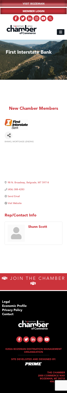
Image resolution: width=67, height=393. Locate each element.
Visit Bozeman (33, 3)
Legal (6, 302)
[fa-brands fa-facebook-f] (16, 18)
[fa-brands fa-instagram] (37, 18)
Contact (7, 314)
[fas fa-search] (50, 18)
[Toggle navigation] (60, 32)
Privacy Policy (12, 310)
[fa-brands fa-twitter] (23, 18)
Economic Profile (14, 306)
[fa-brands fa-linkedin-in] (30, 18)
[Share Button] (8, 135)
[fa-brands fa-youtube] (43, 18)
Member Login (33, 11)
